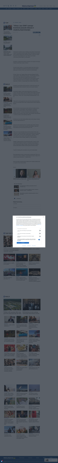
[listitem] (29, 228)
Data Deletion (24, 245)
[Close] (43, 217)
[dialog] (29, 231)
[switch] (39, 230)
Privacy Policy (34, 245)
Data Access (29, 245)
